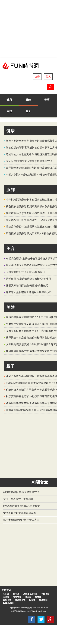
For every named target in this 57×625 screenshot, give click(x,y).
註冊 (37, 76)
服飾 (28, 99)
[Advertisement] (28, 29)
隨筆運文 (43, 600)
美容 (47, 99)
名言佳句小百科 (30, 594)
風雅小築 (7, 600)
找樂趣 (38, 597)
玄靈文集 (17, 597)
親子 (28, 111)
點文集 (32, 600)
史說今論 (45, 594)
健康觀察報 (20, 600)
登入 (48, 76)
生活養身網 (8, 602)
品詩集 (6, 597)
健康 (9, 99)
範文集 (16, 594)
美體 (9, 111)
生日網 (6, 594)
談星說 (28, 597)
